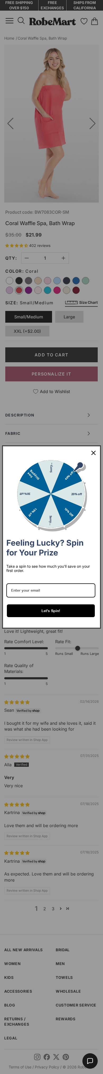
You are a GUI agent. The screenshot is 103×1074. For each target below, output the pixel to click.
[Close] (93, 453)
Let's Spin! (50, 611)
